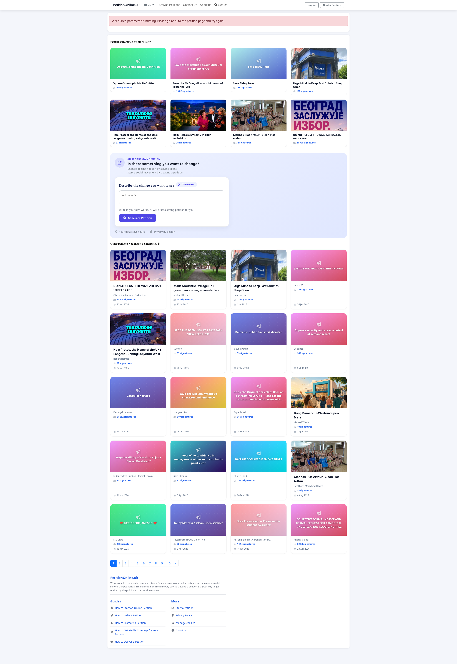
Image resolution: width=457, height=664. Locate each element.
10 (168, 563)
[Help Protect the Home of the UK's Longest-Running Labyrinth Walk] (138, 123)
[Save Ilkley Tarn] (259, 70)
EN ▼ (151, 4)
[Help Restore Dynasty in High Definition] (198, 123)
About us (205, 4)
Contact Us (190, 4)
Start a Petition (332, 5)
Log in (312, 5)
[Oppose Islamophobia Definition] (138, 70)
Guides (115, 601)
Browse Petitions (169, 4)
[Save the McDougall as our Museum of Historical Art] (198, 71)
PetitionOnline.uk (126, 5)
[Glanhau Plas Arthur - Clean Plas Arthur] (259, 123)
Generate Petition (140, 218)
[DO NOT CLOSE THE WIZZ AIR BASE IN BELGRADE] (319, 123)
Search (222, 4)
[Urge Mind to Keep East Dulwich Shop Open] (319, 71)
